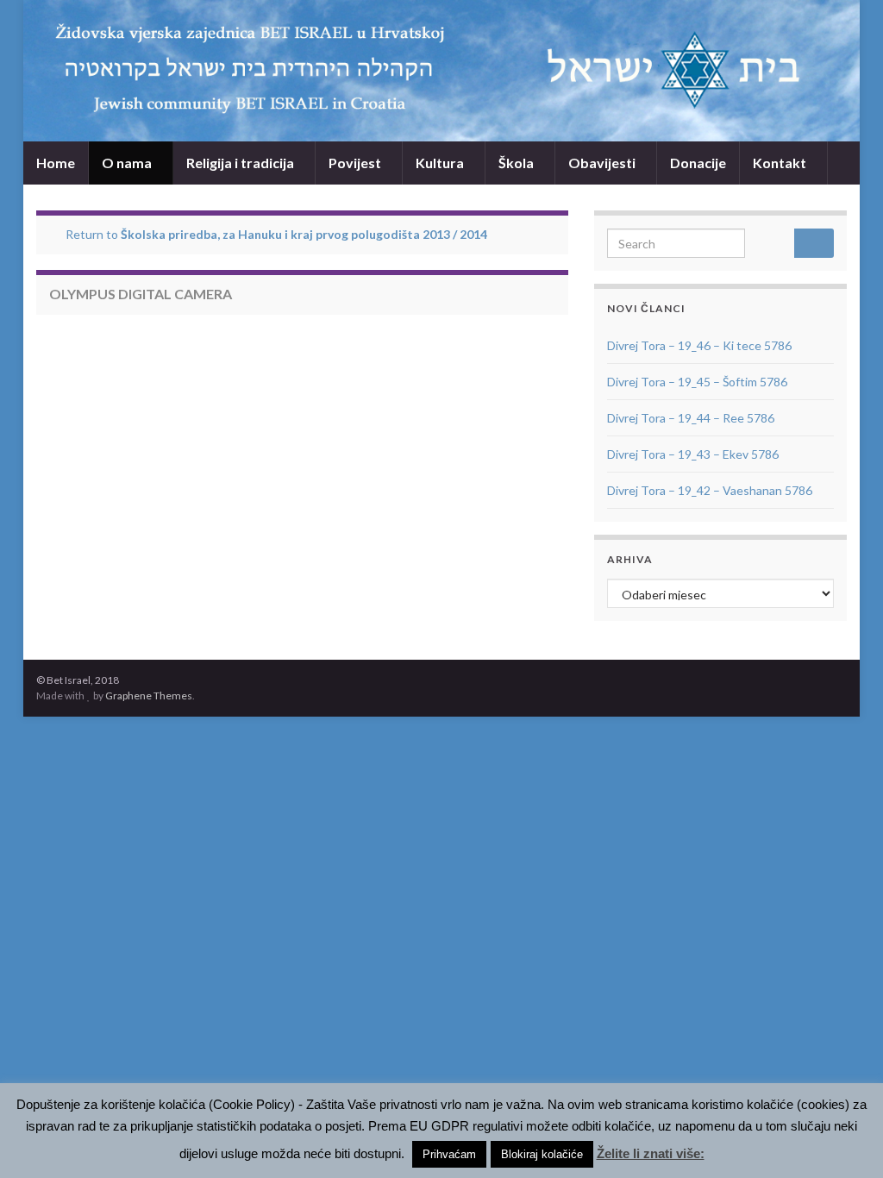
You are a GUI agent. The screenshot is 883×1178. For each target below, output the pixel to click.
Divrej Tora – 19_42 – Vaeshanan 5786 (709, 490)
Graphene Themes (148, 695)
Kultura (441, 162)
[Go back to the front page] (441, 70)
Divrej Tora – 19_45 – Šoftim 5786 (697, 381)
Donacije (698, 162)
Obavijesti (603, 162)
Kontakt (781, 162)
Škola (517, 162)
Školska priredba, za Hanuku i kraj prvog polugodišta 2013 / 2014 (304, 234)
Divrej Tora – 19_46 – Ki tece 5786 (699, 345)
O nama (128, 162)
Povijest (356, 162)
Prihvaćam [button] (449, 1154)
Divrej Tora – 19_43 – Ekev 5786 (693, 454)
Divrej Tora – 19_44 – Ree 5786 (690, 417)
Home (55, 162)
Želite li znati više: (651, 1153)
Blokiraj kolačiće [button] (542, 1154)
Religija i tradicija (241, 162)
